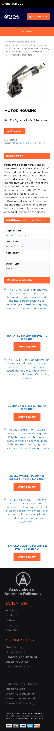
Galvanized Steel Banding (22, 684)
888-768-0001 (14, 3)
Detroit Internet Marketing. (33, 716)
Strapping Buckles (17, 661)
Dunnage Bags (15, 652)
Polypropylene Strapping (21, 656)
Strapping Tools (15, 688)
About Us (11, 630)
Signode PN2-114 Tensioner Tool (29, 143)
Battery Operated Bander (21, 698)
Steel (9, 268)
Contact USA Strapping (20, 703)
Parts (21, 45)
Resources (12, 625)
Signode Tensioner (17, 246)
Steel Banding (14, 647)
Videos (10, 620)
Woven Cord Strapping (20, 693)
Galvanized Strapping (19, 666)
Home (7, 41)
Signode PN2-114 (16, 235)
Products (11, 615)
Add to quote (14, 131)
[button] (44, 64)
